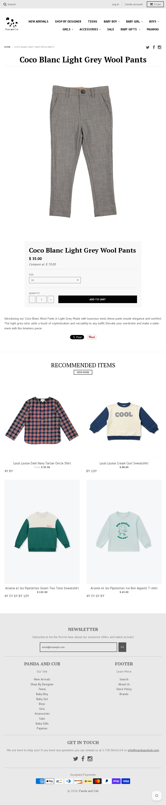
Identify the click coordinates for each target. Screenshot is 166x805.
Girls (66, 29)
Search (124, 679)
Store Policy (124, 689)
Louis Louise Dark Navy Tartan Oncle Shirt (42, 463)
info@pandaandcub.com (143, 750)
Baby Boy (110, 21)
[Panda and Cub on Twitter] (148, 47)
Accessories (89, 29)
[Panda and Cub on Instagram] (160, 47)
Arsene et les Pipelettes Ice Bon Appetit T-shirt (124, 588)
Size (31, 274)
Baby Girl (133, 21)
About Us (124, 684)
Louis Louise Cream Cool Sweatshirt (124, 463)
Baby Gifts (129, 29)
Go (122, 646)
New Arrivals (38, 21)
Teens (92, 21)
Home (7, 47)
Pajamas (153, 29)
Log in (115, 4)
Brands (124, 694)
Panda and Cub (89, 791)
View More (83, 372)
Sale (110, 29)
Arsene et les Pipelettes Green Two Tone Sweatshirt (42, 588)
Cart (157, 4)
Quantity (34, 293)
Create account (134, 4)
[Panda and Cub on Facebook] (154, 47)
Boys (152, 21)
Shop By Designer (68, 21)
